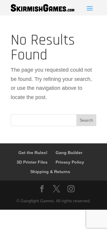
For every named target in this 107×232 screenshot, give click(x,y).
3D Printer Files (32, 162)
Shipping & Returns (50, 171)
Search (86, 120)
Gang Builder (69, 152)
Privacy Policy (70, 162)
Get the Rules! (33, 152)
